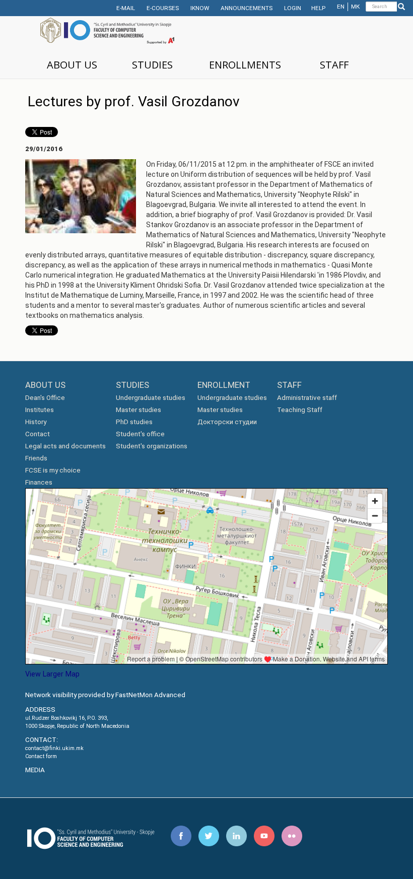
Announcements (246, 8)
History (35, 422)
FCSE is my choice (53, 470)
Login (292, 8)
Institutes (39, 410)
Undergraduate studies (150, 397)
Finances (38, 482)
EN (341, 6)
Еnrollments (245, 65)
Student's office (140, 434)
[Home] (122, 31)
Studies (152, 65)
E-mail (125, 8)
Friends (36, 458)
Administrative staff (307, 397)
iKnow (199, 8)
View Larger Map (52, 674)
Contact (37, 434)
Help (318, 8)
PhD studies (134, 422)
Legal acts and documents (65, 446)
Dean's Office (45, 397)
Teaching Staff (299, 410)
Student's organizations (151, 446)
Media (35, 770)
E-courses (163, 8)
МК (355, 6)
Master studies (138, 410)
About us (72, 65)
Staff (334, 65)
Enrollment (223, 385)
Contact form (41, 756)
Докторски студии (227, 422)
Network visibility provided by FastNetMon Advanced (105, 695)
